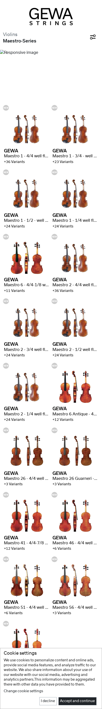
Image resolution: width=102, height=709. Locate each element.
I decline (48, 701)
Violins (10, 34)
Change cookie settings (23, 691)
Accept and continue (77, 701)
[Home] (51, 16)
